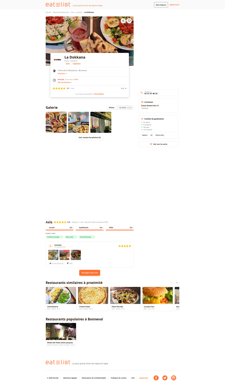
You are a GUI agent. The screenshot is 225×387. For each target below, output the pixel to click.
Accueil (48, 12)
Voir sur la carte (160, 144)
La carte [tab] (125, 108)
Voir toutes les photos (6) (90, 137)
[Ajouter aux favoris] (129, 20)
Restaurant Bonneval (61, 12)
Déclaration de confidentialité (94, 378)
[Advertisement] (90, 161)
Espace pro (174, 5)
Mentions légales (70, 378)
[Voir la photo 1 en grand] (56, 122)
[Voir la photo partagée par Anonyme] (53, 255)
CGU (133, 378)
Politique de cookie (118, 378)
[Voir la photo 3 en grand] (100, 122)
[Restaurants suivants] (177, 282)
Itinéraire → (62, 73)
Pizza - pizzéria (76, 12)
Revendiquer (99, 94)
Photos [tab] (112, 108)
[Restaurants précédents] (171, 282)
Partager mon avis (90, 273)
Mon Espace (161, 5)
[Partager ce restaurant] (123, 20)
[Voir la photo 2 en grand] (78, 122)
